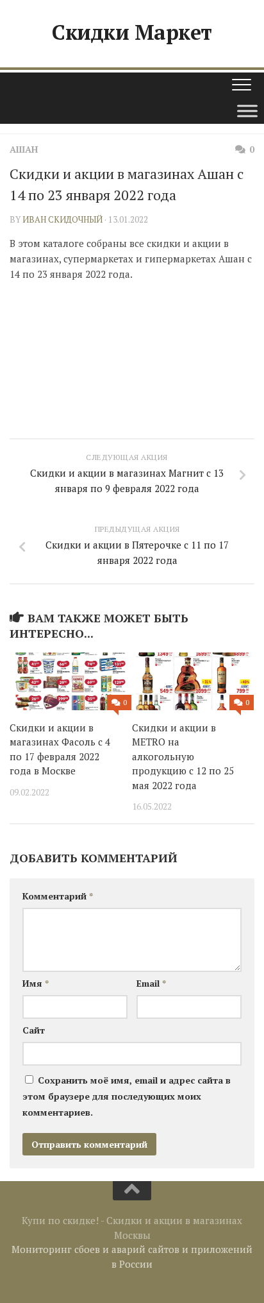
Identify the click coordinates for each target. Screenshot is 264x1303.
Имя (35, 983)
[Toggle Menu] (247, 111)
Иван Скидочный (62, 219)
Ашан (24, 149)
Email (151, 983)
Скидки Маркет (132, 32)
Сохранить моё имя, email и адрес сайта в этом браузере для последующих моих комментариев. (126, 1096)
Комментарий (57, 896)
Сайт (33, 1030)
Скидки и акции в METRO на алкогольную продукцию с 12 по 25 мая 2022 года (183, 756)
